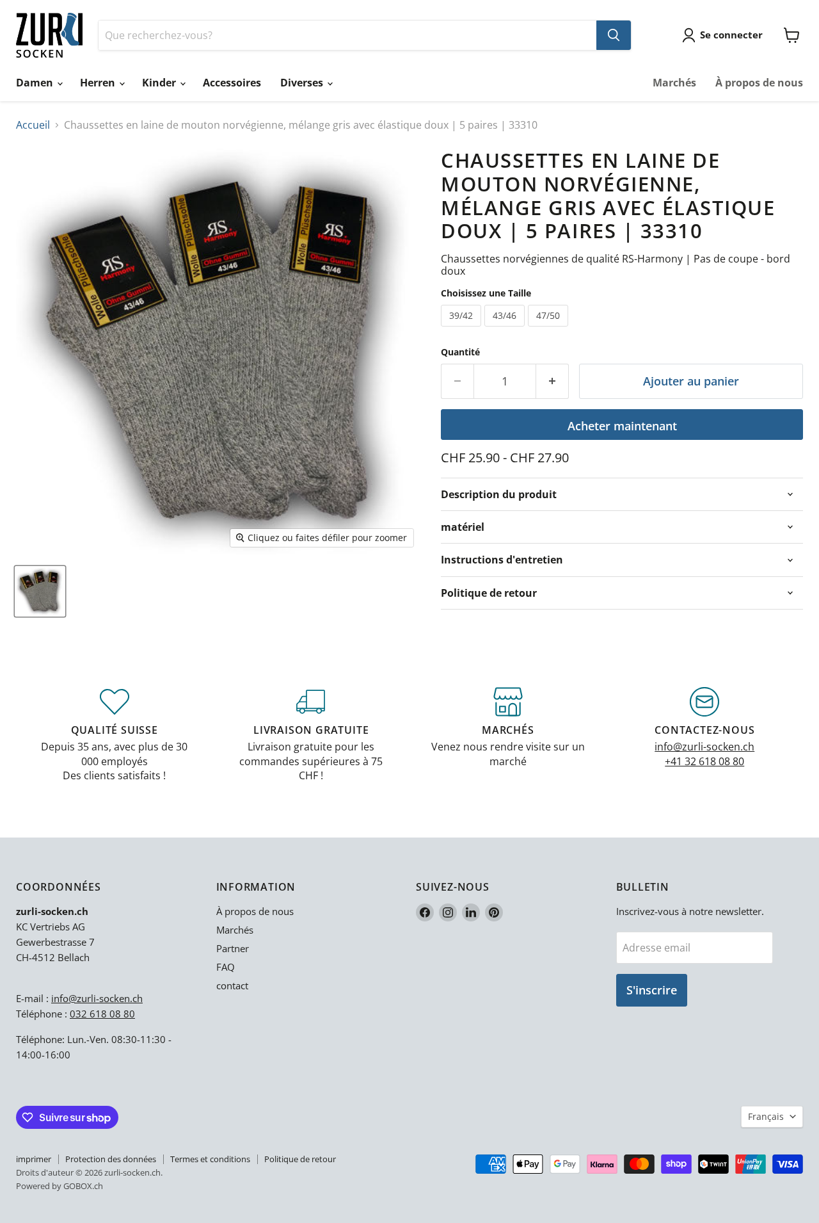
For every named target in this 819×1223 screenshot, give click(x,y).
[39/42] (462, 329)
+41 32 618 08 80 (704, 761)
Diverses (303, 83)
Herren (99, 83)
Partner (232, 948)
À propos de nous (759, 83)
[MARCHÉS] (508, 735)
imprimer (33, 1159)
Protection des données (110, 1159)
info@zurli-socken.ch (704, 747)
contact (232, 985)
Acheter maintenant (622, 425)
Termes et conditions (210, 1159)
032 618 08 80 (102, 1013)
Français (766, 1116)
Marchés (674, 83)
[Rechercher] (613, 35)
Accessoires (232, 83)
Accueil (33, 125)
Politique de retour (300, 1159)
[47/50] (549, 329)
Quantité (460, 352)
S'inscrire (651, 990)
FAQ (225, 966)
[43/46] (506, 329)
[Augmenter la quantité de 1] (552, 381)
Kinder (160, 83)
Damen (36, 83)
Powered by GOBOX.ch (59, 1186)
